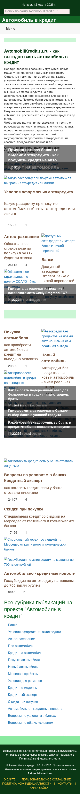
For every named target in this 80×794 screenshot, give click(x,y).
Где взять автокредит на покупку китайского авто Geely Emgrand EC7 (37, 290)
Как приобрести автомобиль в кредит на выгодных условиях (21, 351)
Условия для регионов (25, 680)
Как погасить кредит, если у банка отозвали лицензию (33, 490)
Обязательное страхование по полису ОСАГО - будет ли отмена (18, 250)
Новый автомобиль (53, 357)
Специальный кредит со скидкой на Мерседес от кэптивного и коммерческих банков (39, 521)
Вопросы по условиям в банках (35, 474)
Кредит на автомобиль (25, 652)
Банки (47, 259)
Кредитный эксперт (23, 480)
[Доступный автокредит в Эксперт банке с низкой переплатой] (58, 243)
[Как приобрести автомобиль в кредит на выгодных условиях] (21, 379)
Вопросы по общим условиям (30, 722)
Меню (10, 28)
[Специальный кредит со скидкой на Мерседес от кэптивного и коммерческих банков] (40, 543)
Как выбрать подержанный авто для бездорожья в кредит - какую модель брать (38, 394)
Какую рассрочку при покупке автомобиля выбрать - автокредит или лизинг (39, 208)
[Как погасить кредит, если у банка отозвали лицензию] (40, 463)
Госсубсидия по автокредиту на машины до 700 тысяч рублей (39, 583)
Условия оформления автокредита (38, 191)
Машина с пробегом (23, 673)
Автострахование (21, 236)
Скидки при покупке (23, 509)
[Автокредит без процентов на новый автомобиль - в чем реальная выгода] (58, 338)
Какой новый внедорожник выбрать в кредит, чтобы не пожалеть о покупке (39, 424)
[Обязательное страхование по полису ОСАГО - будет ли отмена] (21, 278)
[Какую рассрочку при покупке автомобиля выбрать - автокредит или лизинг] (40, 180)
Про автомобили (20, 645)
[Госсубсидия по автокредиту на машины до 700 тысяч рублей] (40, 562)
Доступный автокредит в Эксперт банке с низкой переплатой (57, 273)
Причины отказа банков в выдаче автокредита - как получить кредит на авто (33, 155)
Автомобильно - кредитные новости (39, 573)
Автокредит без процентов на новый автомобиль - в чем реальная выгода (57, 377)
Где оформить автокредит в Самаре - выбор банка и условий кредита (39, 412)
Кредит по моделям (23, 687)
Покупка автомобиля (16, 334)
